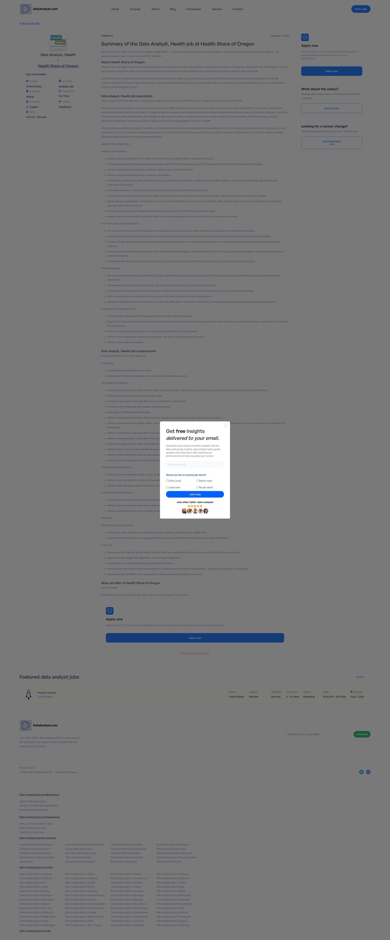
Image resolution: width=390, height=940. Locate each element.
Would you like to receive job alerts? (186, 474)
